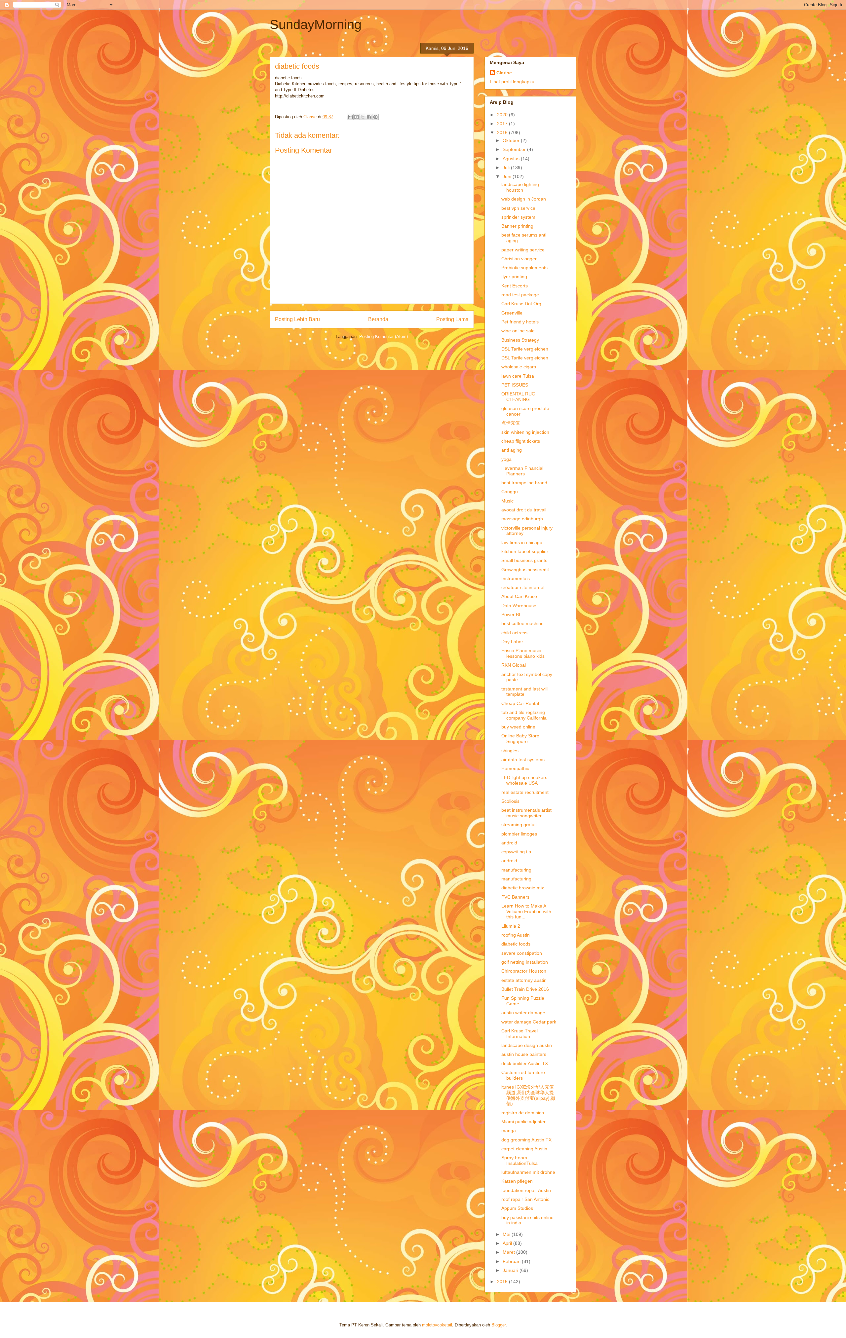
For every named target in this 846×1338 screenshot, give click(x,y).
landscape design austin (526, 1045)
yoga (506, 459)
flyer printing (514, 276)
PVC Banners (515, 897)
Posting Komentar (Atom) (383, 336)
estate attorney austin (524, 980)
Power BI (510, 614)
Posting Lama (452, 319)
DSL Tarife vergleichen (524, 349)
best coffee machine (522, 623)
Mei (507, 1234)
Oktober (512, 140)
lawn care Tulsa (517, 376)
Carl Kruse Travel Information (519, 1033)
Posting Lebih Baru (297, 319)
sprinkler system (518, 217)
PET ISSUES (514, 385)
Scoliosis (510, 801)
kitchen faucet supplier (524, 551)
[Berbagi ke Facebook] (369, 117)
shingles (510, 750)
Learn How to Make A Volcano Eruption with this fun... (526, 911)
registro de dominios (522, 1112)
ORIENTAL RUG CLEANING (518, 396)
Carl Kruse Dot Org (521, 303)
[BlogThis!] (356, 117)
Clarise (504, 72)
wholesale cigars (518, 366)
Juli (507, 167)
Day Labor (512, 641)
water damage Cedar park (528, 1021)
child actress (514, 632)
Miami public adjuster (523, 1121)
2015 (503, 1281)
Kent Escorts (514, 285)
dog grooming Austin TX (526, 1139)
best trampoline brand (524, 482)
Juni (508, 176)
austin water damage (523, 1012)
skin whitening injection (525, 432)
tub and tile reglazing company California (524, 715)
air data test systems (523, 759)
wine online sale (518, 330)
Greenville (511, 313)
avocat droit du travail (523, 509)
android (509, 842)
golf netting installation (524, 962)
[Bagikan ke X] (363, 117)
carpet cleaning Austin (524, 1148)
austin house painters (523, 1054)
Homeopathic (515, 768)
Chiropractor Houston (523, 971)
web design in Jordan (523, 199)
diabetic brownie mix (522, 887)
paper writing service (523, 249)
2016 (503, 132)
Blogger (498, 1324)
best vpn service (518, 208)
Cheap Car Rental (520, 703)
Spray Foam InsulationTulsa (519, 1160)
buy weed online (518, 726)
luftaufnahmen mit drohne (528, 1172)
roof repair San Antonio (525, 1199)
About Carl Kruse (519, 596)
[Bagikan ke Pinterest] (375, 117)
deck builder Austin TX (524, 1063)
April (508, 1243)
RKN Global (513, 665)
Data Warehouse (518, 605)
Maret (509, 1252)
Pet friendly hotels (520, 321)
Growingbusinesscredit (525, 569)
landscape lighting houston (520, 187)
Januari (511, 1270)
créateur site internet (523, 587)
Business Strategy (520, 340)
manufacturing (516, 870)
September (515, 149)
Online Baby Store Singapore (520, 738)
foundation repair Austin (526, 1190)
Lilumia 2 (510, 926)
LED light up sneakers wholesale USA (524, 780)
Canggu (509, 491)
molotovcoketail (437, 1324)
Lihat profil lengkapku (512, 81)
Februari (512, 1261)
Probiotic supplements (524, 267)
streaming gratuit (519, 824)
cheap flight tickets (520, 441)
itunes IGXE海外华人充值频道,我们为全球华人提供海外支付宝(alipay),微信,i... (528, 1095)
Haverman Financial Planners (522, 470)
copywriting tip (516, 851)
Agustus (512, 158)
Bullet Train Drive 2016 (525, 989)
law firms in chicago (521, 542)
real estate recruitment (525, 792)
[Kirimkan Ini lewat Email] (350, 117)
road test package (520, 294)
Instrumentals (515, 578)
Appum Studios (517, 1208)
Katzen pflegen (517, 1181)
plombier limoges (519, 833)
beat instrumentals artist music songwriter (526, 812)
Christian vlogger (519, 258)
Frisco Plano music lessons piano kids (523, 653)
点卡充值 (510, 423)
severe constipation (521, 953)
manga (508, 1130)
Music (507, 500)
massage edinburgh (522, 518)
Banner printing (517, 226)
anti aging (511, 450)
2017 (503, 123)
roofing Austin (515, 935)
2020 (503, 114)
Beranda (378, 319)
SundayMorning (316, 24)
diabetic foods (515, 944)
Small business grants (524, 560)
